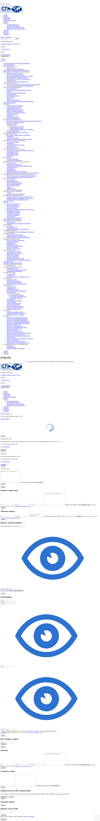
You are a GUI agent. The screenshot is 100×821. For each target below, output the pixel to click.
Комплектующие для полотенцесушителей (18, 237)
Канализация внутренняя (16, 295)
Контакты (6, 34)
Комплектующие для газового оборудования (19, 223)
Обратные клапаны (12, 244)
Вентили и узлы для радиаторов (15, 122)
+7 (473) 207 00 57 (5, 49)
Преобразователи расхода (13, 281)
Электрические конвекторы (14, 160)
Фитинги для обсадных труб (14, 328)
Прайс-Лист (7, 17)
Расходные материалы (13, 147)
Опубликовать (56, 785)
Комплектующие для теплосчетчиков (17, 284)
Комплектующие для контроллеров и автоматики (20, 177)
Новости (6, 31)
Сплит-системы (11, 163)
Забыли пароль (5, 590)
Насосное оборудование (13, 26)
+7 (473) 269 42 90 (5, 54)
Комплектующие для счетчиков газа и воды (18, 277)
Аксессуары (10, 156)
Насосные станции (12, 208)
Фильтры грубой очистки (13, 248)
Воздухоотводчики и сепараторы (15, 240)
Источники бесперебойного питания (17, 269)
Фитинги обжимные (12, 330)
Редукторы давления (12, 247)
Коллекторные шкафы (13, 154)
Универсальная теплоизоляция (15, 312)
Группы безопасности (13, 241)
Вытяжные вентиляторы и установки (17, 171)
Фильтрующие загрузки (13, 100)
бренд (71, 361)
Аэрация (9, 91)
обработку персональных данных (23, 506)
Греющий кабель (11, 347)
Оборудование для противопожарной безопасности (20, 232)
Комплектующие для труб (14, 309)
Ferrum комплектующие (13, 118)
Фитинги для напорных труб (14, 326)
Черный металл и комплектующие (16, 341)
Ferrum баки (10, 115)
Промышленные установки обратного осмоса (19, 90)
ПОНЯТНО (3, 819)
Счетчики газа (11, 275)
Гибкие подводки (11, 286)
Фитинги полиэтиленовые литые (16, 334)
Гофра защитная (11, 288)
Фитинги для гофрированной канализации (18, 321)
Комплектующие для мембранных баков (17, 199)
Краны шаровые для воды (17, 126)
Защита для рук (11, 265)
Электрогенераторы (12, 268)
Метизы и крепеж (8, 201)
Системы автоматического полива (13, 262)
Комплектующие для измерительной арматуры (19, 139)
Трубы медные (11, 299)
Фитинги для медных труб (14, 324)
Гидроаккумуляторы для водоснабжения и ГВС (19, 196)
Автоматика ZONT (9, 65)
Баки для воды (11, 67)
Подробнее (3, 449)
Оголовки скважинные (13, 215)
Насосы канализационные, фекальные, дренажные (20, 209)
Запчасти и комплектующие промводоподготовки (20, 101)
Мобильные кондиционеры (14, 164)
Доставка (6, 30)
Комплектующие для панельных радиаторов (19, 260)
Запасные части (11, 80)
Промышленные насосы (13, 211)
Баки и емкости (11, 97)
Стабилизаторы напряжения (14, 271)
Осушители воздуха (12, 167)
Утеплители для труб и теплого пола (16, 313)
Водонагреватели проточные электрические (18, 79)
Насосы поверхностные (13, 206)
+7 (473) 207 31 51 (15, 44)
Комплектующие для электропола (16, 348)
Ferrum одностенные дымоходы (15, 109)
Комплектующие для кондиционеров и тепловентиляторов (22, 173)
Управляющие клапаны (13, 95)
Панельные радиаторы (13, 254)
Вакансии (6, 33)
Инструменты (10, 143)
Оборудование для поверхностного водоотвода (16, 70)
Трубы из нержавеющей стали (15, 307)
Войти (11, 590)
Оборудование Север (12, 152)
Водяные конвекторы (12, 159)
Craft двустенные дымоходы (14, 107)
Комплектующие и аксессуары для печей (18, 229)
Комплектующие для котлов (14, 189)
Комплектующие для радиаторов (15, 258)
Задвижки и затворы (12, 123)
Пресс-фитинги (11, 337)
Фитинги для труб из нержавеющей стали (18, 343)
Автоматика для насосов (13, 212)
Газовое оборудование (13, 24)
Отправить (78, 516)
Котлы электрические (12, 181)
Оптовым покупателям (10, 20)
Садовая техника (8, 261)
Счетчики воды (11, 274)
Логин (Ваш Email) (6, 526)
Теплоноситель (11, 146)
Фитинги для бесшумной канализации (17, 319)
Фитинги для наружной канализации (17, 327)
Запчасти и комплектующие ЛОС (16, 194)
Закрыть (3, 436)
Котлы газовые (11, 180)
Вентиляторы (10, 168)
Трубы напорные (11, 302)
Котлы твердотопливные (13, 184)
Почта (3, 37)
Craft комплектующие (12, 116)
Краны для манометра (13, 138)
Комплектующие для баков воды (15, 69)
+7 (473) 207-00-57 (5, 446)
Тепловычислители (12, 279)
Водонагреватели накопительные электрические (20, 76)
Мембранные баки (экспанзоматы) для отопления (20, 198)
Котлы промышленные (13, 185)
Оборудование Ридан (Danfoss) (12, 219)
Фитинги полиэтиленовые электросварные (18, 335)
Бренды (6, 16)
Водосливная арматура (10, 102)
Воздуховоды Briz (11, 170)
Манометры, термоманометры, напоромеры (18, 135)
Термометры (10, 136)
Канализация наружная (16, 298)
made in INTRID (5, 419)
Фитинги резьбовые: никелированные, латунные (20, 338)
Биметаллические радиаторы (14, 253)
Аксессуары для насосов (13, 213)
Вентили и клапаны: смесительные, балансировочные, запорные (24, 121)
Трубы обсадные (11, 292)
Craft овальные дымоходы (14, 108)
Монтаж (6, 21)
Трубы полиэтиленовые (13, 305)
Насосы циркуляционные (13, 204)
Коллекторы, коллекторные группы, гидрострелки (20, 150)
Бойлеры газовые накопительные (16, 74)
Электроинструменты (13, 142)
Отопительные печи (12, 227)
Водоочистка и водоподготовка (15, 27)
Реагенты (9, 98)
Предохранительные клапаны (15, 246)
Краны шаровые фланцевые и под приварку (22, 129)
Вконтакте (8, 37)
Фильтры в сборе (11, 94)
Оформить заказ (86, 504)
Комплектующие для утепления (15, 314)
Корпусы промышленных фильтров (16, 93)
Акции (5, 14)
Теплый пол (10, 345)
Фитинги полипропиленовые (15, 331)
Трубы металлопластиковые (14, 300)
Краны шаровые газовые (16, 128)
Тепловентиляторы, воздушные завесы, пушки (19, 166)
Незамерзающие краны (13, 131)
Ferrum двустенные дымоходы (15, 111)
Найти (17, 38)
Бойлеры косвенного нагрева (14, 73)
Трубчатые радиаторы (13, 255)
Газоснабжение (11, 222)
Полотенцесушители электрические (16, 236)
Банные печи (10, 226)
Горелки (9, 187)
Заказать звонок (5, 56)
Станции (9, 192)
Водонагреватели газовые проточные (17, 77)
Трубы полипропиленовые (14, 303)
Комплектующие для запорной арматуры (18, 132)
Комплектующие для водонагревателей (17, 81)
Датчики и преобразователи (14, 282)
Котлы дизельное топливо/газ (15, 182)
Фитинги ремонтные (12, 340)
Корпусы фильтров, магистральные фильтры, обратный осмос (23, 84)
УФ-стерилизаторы (12, 88)
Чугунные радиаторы (12, 257)
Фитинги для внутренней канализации (17, 320)
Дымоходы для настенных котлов (16, 112)
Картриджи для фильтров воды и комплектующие (20, 86)
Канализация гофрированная (17, 296)
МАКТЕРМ (7, 19)
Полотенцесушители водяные (15, 234)
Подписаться (4, 796)
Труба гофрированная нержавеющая (16, 291)
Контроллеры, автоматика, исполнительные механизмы (22, 175)
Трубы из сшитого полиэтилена (15, 306)
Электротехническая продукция (15, 145)
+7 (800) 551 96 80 (5, 44)
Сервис (6, 23)
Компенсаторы (11, 243)
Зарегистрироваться (19, 590)
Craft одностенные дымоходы (15, 105)
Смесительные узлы (12, 153)
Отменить (11, 796)
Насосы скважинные (12, 205)
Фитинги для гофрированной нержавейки (18, 323)
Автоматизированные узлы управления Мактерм (17, 63)
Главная (6, 351)
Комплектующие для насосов (14, 218)
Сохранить (40, 482)
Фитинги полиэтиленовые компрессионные (18, 333)
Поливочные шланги (12, 289)
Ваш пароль (4, 589)
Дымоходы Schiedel (12, 114)
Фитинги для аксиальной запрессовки (17, 317)
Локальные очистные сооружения (16, 28)
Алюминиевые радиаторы (14, 251)
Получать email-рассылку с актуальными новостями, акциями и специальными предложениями (31, 731)
